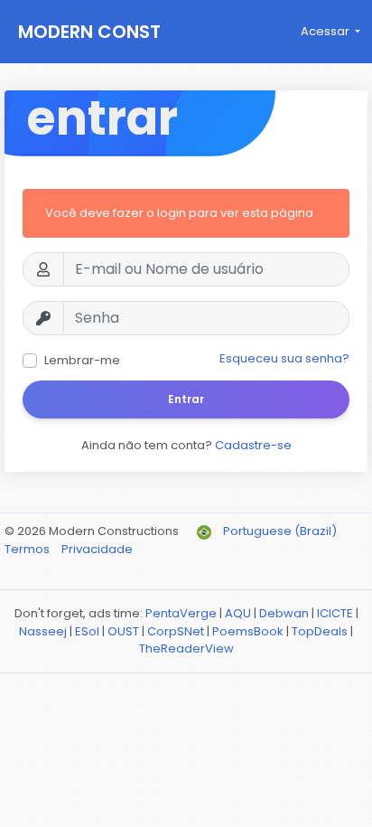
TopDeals (320, 631)
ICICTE (335, 613)
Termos (28, 549)
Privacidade (97, 549)
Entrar (186, 399)
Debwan (284, 613)
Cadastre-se (253, 445)
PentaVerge (181, 613)
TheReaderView (186, 648)
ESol (87, 631)
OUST (123, 631)
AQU (238, 613)
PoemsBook (248, 631)
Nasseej (43, 631)
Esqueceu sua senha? (284, 358)
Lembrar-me (82, 360)
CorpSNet (175, 631)
